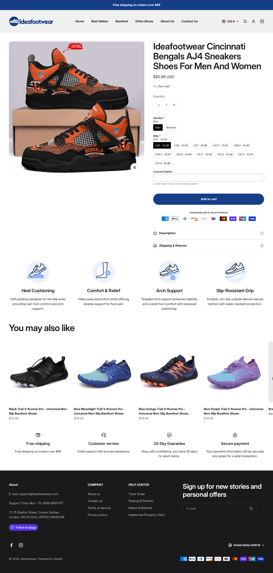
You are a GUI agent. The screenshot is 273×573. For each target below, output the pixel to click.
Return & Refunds (140, 508)
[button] (161, 86)
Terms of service (99, 508)
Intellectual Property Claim (147, 515)
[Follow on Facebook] (11, 545)
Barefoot (122, 21)
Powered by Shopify (50, 558)
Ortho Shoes (144, 21)
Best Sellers (99, 21)
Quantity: (159, 96)
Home (79, 21)
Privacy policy (97, 515)
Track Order (137, 494)
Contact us (95, 501)
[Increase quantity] (174, 105)
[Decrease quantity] (158, 105)
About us (94, 494)
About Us (167, 21)
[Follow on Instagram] (20, 545)
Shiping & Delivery (141, 501)
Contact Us (190, 21)
